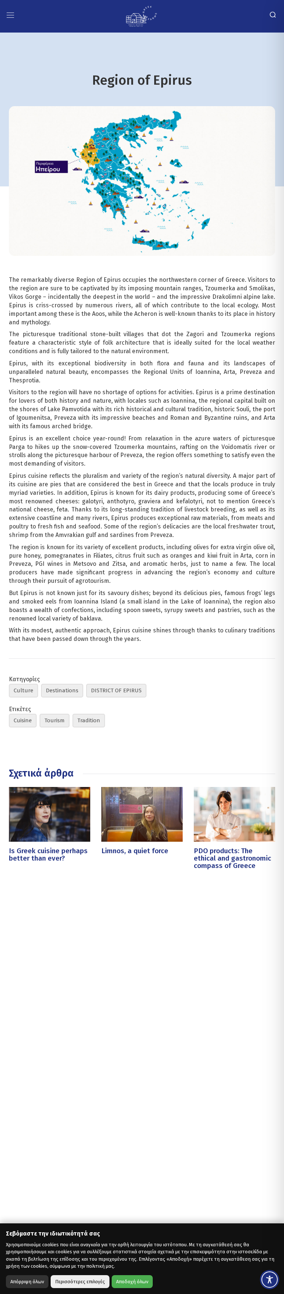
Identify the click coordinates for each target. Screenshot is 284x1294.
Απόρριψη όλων (27, 1281)
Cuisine (23, 720)
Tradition (88, 720)
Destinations (62, 690)
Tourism (54, 720)
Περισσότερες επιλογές (80, 1281)
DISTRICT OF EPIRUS (116, 690)
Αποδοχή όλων (132, 1281)
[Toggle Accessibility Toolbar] (269, 1279)
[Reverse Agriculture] (141, 15)
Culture (23, 690)
